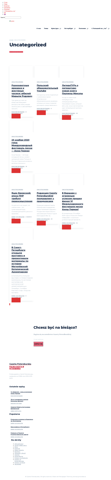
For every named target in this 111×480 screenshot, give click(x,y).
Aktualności (19, 444)
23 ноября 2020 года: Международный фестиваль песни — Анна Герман (22, 145)
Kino (16, 447)
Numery (17, 452)
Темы (5, 4)
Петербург (7, 7)
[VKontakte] (16, 382)
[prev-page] (9, 304)
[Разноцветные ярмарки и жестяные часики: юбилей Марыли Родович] (21, 72)
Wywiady (18, 464)
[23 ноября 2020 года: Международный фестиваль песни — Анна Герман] (21, 126)
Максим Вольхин (18, 112)
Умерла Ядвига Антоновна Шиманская (20, 407)
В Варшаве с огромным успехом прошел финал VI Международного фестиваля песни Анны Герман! (72, 201)
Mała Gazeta (19, 450)
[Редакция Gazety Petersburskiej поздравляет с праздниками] (46, 179)
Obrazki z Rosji (20, 453)
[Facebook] (10, 382)
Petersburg (19, 456)
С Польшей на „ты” (9, 11)
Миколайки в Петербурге (20, 427)
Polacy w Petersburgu (19, 460)
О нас (5, 2)
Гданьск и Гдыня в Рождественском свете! (19, 433)
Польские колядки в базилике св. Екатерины (22, 420)
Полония (6, 9)
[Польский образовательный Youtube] (46, 72)
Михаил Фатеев (16, 403)
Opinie (17, 455)
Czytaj (16, 116)
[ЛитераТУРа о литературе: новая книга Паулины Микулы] (71, 72)
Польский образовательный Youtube (47, 88)
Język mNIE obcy (21, 445)
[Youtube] (19, 382)
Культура (6, 6)
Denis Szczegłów (18, 217)
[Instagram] (13, 382)
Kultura (17, 448)
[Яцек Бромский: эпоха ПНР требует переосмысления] (21, 179)
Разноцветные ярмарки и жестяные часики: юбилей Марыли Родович (22, 90)
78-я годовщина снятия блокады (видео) (19, 400)
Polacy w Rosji (20, 462)
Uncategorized (17, 82)
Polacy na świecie (21, 458)
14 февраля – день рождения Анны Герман (21, 392)
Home (11, 40)
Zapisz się (38, 344)
